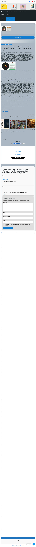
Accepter (18, 537)
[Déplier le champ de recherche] (3, 19)
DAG (4, 41)
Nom (4, 212)
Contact (23, 545)
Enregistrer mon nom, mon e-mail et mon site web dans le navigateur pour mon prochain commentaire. (17, 225)
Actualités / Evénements (7, 44)
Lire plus (11, 132)
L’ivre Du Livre (3, 1)
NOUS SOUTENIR (18, 154)
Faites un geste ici (18, 37)
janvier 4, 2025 (5, 179)
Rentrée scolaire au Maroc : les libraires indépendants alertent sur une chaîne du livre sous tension (17, 118)
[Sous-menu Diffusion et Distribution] (10, 14)
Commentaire (5, 202)
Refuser (18, 540)
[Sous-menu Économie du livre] (26, 11)
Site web (4, 220)
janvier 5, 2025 (5, 190)
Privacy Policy (19, 545)
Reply (5, 183)
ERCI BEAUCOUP (18, 157)
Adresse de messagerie (7, 216)
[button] (34, 232)
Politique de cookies (14, 545)
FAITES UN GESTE (18, 151)
